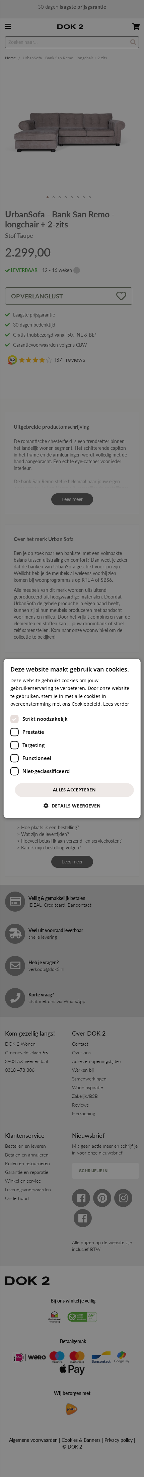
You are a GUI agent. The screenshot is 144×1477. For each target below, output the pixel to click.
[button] (72, 806)
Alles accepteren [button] (74, 790)
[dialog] (72, 738)
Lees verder (116, 704)
